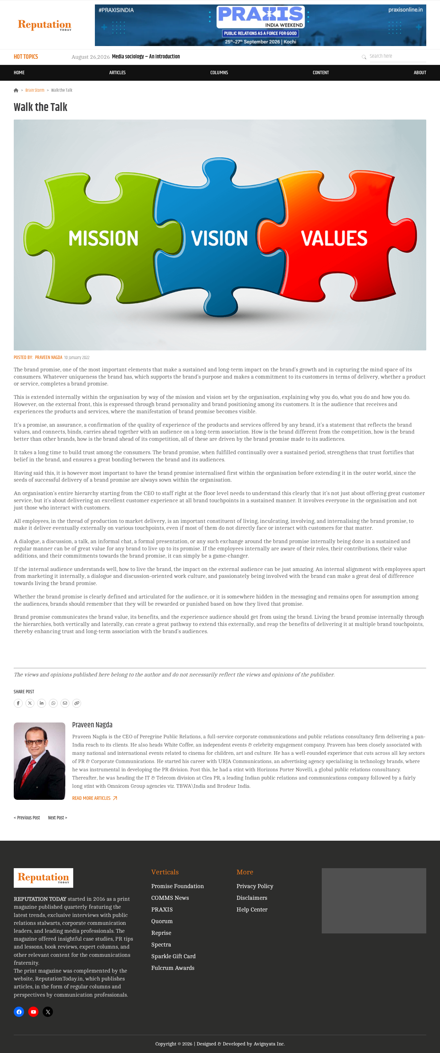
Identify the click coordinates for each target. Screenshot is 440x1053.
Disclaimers (251, 898)
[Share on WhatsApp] (53, 703)
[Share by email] (64, 703)
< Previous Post (27, 818)
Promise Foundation (177, 886)
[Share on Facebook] (18, 703)
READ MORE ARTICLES (91, 798)
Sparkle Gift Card (173, 956)
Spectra (161, 944)
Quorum (162, 921)
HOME (19, 72)
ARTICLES (117, 72)
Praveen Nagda (48, 357)
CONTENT (321, 72)
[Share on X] (29, 703)
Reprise (161, 933)
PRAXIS (162, 909)
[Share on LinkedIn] (41, 703)
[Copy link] (76, 703)
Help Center (251, 909)
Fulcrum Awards (173, 968)
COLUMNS (219, 72)
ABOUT (420, 72)
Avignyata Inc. (269, 1043)
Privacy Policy (254, 886)
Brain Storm (34, 90)
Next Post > (57, 818)
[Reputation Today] (45, 25)
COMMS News (170, 898)
